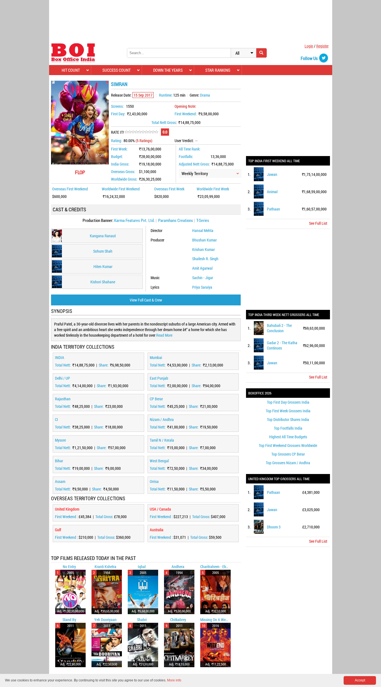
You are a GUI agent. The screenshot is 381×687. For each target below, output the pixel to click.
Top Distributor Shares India (288, 419)
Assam (60, 481)
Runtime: (165, 95)
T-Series (202, 220)
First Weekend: (186, 113)
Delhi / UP (62, 378)
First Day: (118, 113)
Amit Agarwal (202, 268)
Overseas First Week (169, 189)
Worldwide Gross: (124, 179)
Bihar (59, 460)
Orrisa (154, 481)
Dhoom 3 (274, 527)
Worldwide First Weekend (121, 189)
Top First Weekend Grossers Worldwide (288, 445)
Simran (119, 84)
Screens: (117, 106)
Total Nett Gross (163, 122)
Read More (164, 335)
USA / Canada (160, 509)
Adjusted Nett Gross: (194, 164)
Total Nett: (63, 365)
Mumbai (156, 357)
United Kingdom (67, 509)
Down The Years (168, 70)
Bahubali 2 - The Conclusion (279, 328)
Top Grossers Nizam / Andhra (288, 462)
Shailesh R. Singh (205, 258)
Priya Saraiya (202, 287)
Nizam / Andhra (162, 419)
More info (174, 680)
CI (56, 419)
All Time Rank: (189, 149)
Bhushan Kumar (204, 240)
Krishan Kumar (203, 249)
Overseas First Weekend (70, 189)
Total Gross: (104, 516)
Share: (104, 365)
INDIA (59, 357)
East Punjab (159, 378)
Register (322, 46)
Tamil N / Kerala (162, 440)
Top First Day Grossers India (288, 402)
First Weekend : (67, 516)
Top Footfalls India (288, 428)
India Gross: (120, 164)
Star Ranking (217, 70)
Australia (156, 529)
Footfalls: (186, 156)
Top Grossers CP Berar (288, 454)
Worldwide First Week (213, 189)
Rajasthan (63, 398)
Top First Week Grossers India (288, 410)
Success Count (116, 70)
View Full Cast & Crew (146, 300)
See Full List (318, 223)
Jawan (272, 174)
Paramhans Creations (175, 220)
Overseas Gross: (123, 171)
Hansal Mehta (202, 230)
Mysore (60, 440)
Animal (272, 191)
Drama (205, 95)
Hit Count (71, 70)
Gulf (58, 529)
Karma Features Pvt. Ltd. (134, 220)
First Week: (119, 149)
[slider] (141, 132)
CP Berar (156, 398)
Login (309, 46)
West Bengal (159, 460)
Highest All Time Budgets (288, 436)
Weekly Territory (195, 173)
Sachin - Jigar (202, 277)
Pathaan (273, 209)
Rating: (116, 140)
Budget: (117, 156)
